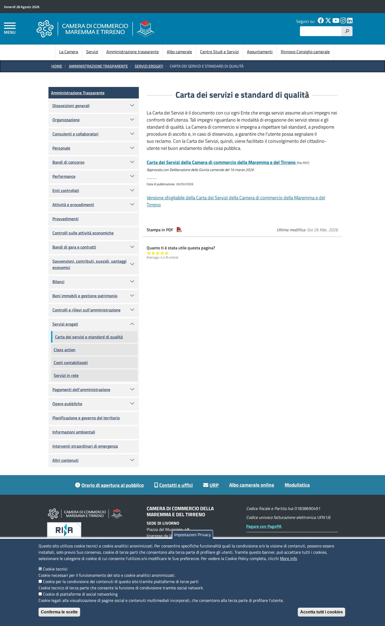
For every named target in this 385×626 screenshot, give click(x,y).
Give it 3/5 (158, 253)
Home (56, 66)
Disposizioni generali (71, 105)
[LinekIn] (350, 21)
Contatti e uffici (176, 485)
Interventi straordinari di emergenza (85, 446)
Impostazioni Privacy (192, 534)
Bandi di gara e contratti (74, 247)
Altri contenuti (65, 460)
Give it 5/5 (166, 253)
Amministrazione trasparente (132, 51)
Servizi (92, 51)
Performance (63, 176)
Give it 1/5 (149, 253)
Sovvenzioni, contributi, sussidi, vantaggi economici (89, 264)
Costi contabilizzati (71, 362)
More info (288, 558)
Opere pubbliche (67, 403)
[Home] (95, 29)
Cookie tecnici (55, 569)
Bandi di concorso (68, 162)
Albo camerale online (251, 484)
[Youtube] (335, 21)
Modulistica (297, 484)
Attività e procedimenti (73, 204)
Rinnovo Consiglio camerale (305, 51)
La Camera (68, 51)
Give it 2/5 (153, 253)
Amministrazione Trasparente (98, 66)
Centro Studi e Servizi (219, 51)
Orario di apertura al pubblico (112, 485)
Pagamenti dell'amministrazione (81, 389)
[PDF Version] (179, 230)
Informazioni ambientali (73, 432)
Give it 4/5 (162, 253)
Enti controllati (65, 190)
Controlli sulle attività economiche (83, 233)
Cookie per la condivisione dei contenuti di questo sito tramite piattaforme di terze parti (121, 581)
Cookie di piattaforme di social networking (80, 594)
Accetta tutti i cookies (321, 612)
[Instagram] (343, 21)
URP (214, 485)
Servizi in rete (66, 375)
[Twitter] (328, 21)
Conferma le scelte (59, 612)
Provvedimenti (65, 219)
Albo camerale (179, 51)
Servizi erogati (149, 66)
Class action (64, 350)
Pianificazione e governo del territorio (86, 418)
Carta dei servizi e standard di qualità (89, 337)
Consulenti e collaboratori (75, 134)
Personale (61, 148)
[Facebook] (321, 21)
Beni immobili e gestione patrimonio (84, 296)
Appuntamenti (260, 51)
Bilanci (58, 281)
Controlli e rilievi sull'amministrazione (86, 310)
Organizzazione (66, 120)
